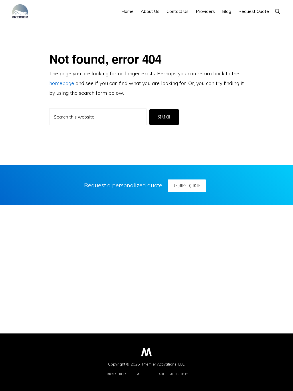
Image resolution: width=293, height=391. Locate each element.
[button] (277, 11)
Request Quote (186, 185)
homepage (61, 83)
